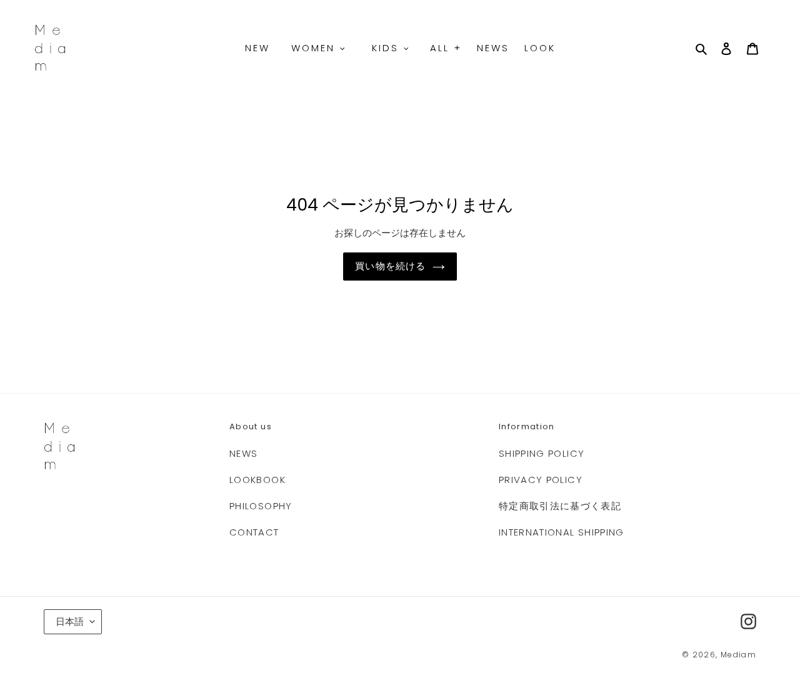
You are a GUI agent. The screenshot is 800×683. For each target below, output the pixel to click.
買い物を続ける (390, 265)
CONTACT (254, 532)
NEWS (243, 453)
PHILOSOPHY (260, 505)
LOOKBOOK (257, 479)
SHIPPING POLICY (541, 453)
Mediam (738, 654)
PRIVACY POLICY (540, 479)
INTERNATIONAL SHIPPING (561, 532)
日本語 (70, 621)
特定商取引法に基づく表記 (560, 505)
